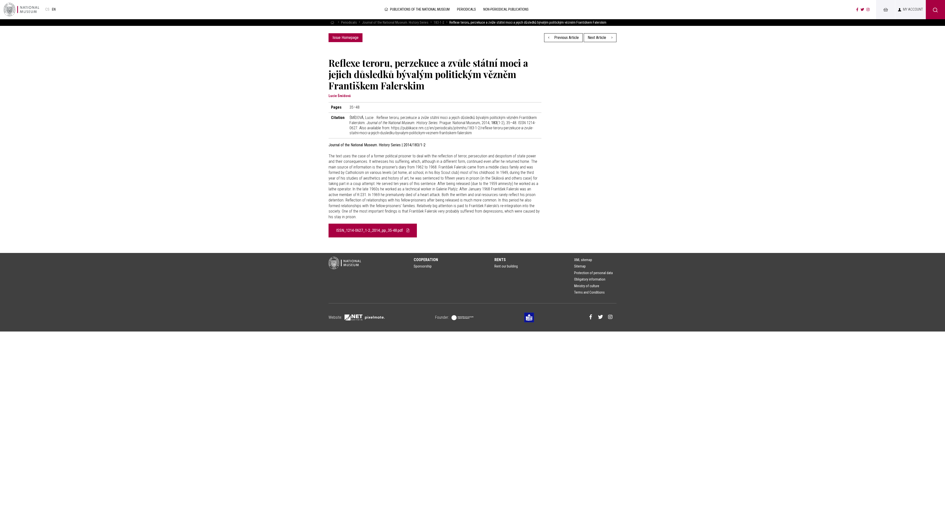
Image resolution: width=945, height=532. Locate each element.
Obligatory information (589, 279)
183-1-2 (439, 22)
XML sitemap (583, 260)
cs (47, 9)
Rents (500, 259)
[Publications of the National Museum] (21, 9)
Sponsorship (423, 266)
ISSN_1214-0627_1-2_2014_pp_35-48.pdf (370, 230)
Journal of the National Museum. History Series (395, 22)
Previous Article (566, 37)
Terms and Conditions (589, 292)
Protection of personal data (593, 273)
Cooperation (426, 259)
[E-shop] (885, 9)
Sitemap (580, 266)
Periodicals (349, 22)
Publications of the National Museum (420, 9)
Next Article (597, 37)
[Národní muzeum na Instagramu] (868, 9)
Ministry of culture (586, 286)
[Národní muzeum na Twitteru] (862, 9)
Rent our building (506, 266)
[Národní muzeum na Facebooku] (857, 9)
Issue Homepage (345, 37)
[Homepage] (332, 22)
